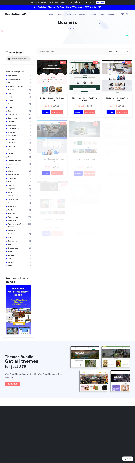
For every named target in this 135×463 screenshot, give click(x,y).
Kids (9, 182)
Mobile (10, 192)
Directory (11, 132)
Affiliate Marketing (14, 79)
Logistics (11, 185)
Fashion (11, 153)
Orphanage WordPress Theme (94, 440)
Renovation (12, 221)
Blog (9, 93)
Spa (9, 238)
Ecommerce (12, 139)
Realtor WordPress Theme (85, 158)
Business (70, 28)
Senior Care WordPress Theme (94, 420)
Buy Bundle (12, 384)
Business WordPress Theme (86, 218)
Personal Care (13, 199)
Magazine (11, 189)
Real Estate (12, 214)
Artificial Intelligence (15, 86)
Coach (10, 111)
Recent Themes (13, 217)
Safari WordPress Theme (94, 430)
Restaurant (12, 230)
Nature (10, 196)
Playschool (12, 206)
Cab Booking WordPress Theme (114, 417)
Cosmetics (12, 125)
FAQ (49, 428)
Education (11, 143)
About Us (86, 456)
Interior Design (13, 175)
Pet (9, 203)
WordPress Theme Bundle (57, 440)
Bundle (10, 100)
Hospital (11, 168)
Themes (51, 417)
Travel (10, 252)
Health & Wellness (14, 161)
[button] (71, 14)
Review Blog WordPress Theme (53, 218)
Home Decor (12, 164)
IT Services (12, 178)
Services (11, 234)
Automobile (12, 90)
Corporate (11, 122)
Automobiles (10, 432)
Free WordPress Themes (56, 436)
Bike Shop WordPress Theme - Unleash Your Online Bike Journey (114, 424)
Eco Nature (12, 136)
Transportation (13, 248)
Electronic (11, 146)
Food (9, 157)
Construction (12, 115)
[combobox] (18, 58)
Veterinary (12, 255)
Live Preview (57, 112)
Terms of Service (110, 456)
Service (8, 417)
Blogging (11, 97)
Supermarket (12, 241)
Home (62, 28)
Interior (10, 171)
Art (9, 83)
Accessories (12, 76)
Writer (10, 266)
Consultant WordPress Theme (117, 158)
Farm (10, 150)
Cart (49, 421)
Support (51, 425)
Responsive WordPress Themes (16, 225)
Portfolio (11, 210)
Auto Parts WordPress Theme (114, 432)
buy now (100, 2)
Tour (9, 245)
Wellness (11, 262)
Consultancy (12, 118)
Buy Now (46, 112)
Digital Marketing (14, 129)
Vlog (9, 259)
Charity (10, 108)
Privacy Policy (97, 456)
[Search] (9, 59)
